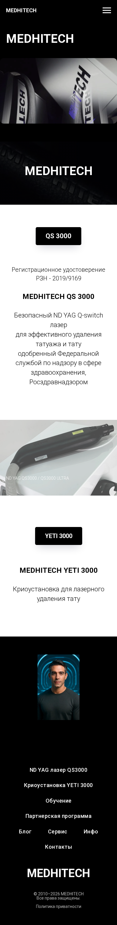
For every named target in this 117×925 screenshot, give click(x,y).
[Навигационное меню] (107, 10)
